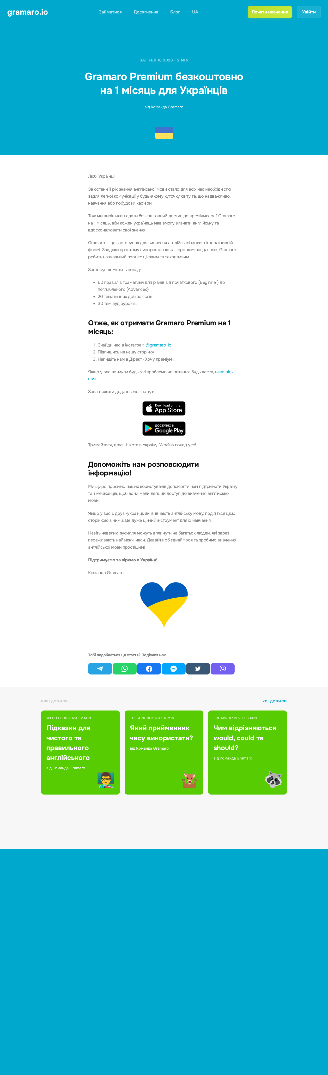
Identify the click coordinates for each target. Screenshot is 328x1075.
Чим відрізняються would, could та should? (244, 738)
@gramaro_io (158, 345)
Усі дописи (274, 701)
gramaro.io (27, 12)
